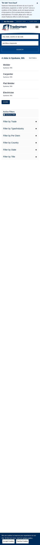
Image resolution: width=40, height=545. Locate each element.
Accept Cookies (8, 541)
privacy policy (28, 538)
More (5, 102)
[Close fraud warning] (37, 3)
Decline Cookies (22, 541)
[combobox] (20, 37)
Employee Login (21, 21)
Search (20, 49)
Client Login (33, 21)
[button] (20, 121)
